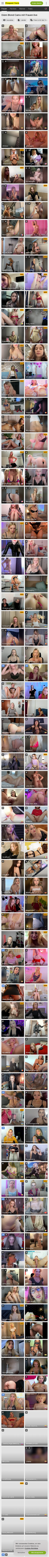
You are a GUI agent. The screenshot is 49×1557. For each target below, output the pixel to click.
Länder (23, 20)
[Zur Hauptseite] (14, 3)
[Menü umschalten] (2, 3)
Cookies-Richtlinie (31, 1548)
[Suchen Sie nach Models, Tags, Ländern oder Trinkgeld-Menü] (45, 8)
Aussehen (9, 20)
